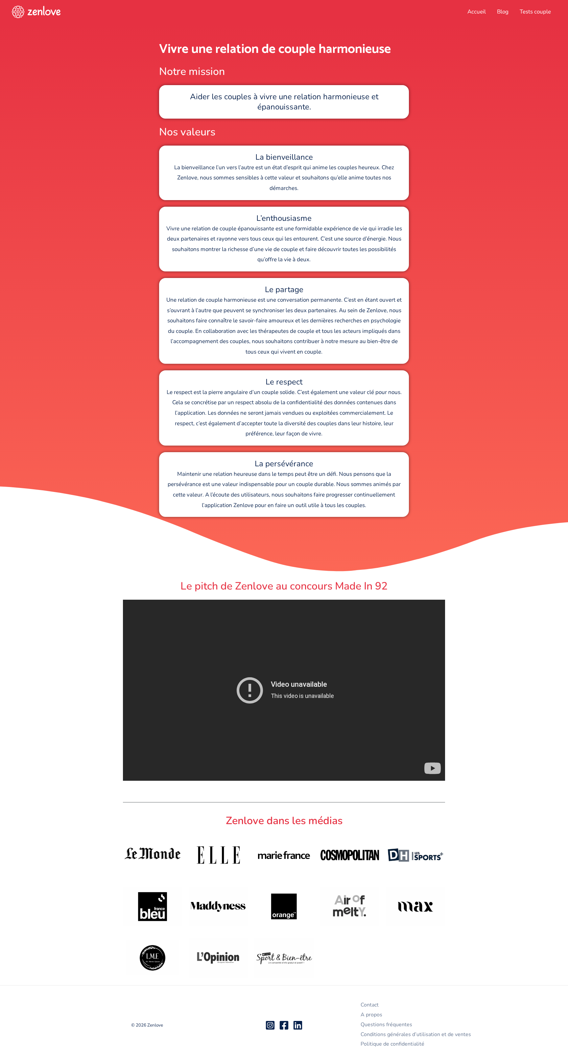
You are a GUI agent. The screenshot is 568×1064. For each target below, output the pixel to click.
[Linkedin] (298, 1025)
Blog (503, 11)
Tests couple (535, 11)
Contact (370, 1004)
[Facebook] (284, 1025)
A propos (371, 1014)
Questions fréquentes (386, 1024)
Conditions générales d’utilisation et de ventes (416, 1034)
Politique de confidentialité (392, 1044)
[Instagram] (270, 1025)
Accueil (476, 11)
